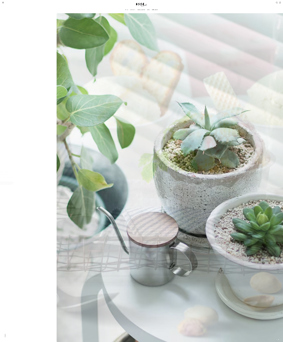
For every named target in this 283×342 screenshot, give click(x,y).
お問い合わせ (155, 9)
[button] (276, 339)
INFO (148, 9)
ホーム (126, 9)
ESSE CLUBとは (141, 9)
